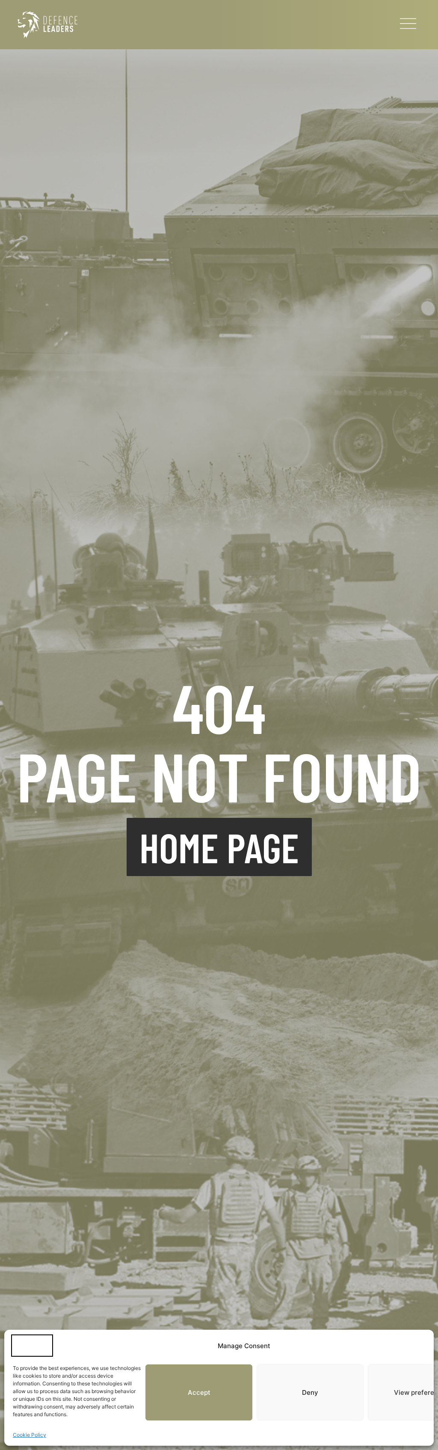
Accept (199, 1392)
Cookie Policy (29, 1435)
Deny (310, 1392)
